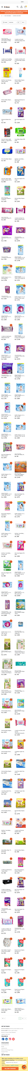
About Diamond (5, 1044)
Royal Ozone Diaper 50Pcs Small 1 (6, 970)
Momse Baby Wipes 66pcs (20, 850)
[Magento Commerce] (7, 7)
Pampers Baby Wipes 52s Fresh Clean (20, 672)
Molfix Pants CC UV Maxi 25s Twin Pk (6, 317)
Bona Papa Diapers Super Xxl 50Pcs (6, 199)
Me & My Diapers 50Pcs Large (20, 179)
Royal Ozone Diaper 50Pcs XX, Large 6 (20, 990)
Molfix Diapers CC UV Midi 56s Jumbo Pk (6, 396)
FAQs (2, 1053)
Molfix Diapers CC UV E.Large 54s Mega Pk (20, 337)
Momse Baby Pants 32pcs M (6, 711)
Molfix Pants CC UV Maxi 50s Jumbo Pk (6, 416)
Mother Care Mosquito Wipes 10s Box (6, 80)
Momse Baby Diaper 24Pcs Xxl (20, 811)
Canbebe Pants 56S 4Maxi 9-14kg (20, 356)
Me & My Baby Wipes (6, 159)
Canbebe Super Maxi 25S (6, 297)
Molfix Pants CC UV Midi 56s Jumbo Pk (20, 593)
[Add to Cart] (24, 28)
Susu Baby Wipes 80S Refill (20, 140)
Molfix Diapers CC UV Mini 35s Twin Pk (20, 416)
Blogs (2, 1046)
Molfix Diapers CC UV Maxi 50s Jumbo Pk (6, 534)
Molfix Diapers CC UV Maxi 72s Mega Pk (20, 376)
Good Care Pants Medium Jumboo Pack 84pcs (6, 672)
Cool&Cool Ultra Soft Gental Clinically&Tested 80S (20, 732)
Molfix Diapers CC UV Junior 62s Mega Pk (20, 258)
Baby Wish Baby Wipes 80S (20, 454)
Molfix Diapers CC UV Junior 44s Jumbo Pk (20, 278)
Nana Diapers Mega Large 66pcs (20, 711)
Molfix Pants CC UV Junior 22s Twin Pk (20, 317)
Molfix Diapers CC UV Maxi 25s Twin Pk (20, 396)
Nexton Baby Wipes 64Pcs (6, 100)
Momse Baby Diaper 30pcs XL (6, 652)
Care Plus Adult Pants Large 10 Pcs (6, 791)
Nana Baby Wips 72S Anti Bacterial (6, 850)
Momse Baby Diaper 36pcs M (6, 771)
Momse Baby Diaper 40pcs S (6, 730)
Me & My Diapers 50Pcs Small (6, 573)
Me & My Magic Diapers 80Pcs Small (6, 455)
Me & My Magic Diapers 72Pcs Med (20, 910)
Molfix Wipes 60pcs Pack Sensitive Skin (20, 1010)
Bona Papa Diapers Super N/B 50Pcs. (6, 514)
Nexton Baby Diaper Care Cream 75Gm (20, 80)
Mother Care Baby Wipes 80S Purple (20, 159)
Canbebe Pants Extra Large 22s (6, 238)
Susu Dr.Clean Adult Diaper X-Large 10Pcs (6, 140)
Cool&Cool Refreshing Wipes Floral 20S (6, 337)
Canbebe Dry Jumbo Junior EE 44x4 (6, 910)
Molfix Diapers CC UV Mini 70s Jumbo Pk (20, 514)
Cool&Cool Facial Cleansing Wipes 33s (20, 40)
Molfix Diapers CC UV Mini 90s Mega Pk (6, 278)
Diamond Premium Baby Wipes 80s (20, 100)
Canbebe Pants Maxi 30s (6, 257)
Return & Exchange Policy (7, 1050)
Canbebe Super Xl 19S (20, 691)
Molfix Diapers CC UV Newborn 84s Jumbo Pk (20, 297)
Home (1, 16)
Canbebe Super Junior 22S (6, 375)
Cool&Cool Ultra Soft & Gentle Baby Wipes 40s (20, 60)
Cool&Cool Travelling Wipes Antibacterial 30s (6, 59)
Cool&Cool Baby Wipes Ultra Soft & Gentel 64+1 (6, 930)
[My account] (21, 7)
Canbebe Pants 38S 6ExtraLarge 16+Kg (6, 613)
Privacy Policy (4, 1051)
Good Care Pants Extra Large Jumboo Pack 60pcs (6, 691)
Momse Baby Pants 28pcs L (6, 751)
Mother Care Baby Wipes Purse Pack (6, 553)
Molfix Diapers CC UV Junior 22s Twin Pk (6, 494)
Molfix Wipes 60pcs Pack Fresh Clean (6, 1010)
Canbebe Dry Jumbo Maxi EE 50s (20, 929)
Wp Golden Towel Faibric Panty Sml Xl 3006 (6, 950)
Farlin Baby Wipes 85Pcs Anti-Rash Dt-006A (6, 40)
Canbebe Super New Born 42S (20, 752)
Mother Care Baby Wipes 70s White (20, 534)
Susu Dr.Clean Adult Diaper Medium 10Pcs (6, 179)
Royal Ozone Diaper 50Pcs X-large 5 (6, 990)
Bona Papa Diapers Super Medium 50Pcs (20, 870)
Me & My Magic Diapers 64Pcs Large (20, 494)
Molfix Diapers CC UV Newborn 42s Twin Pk (20, 435)
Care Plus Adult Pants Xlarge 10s (20, 632)
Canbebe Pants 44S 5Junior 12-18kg (20, 238)
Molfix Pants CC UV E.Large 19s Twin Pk (6, 356)
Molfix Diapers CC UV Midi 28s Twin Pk (6, 475)
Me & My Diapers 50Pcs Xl (20, 120)
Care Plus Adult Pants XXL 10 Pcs (20, 772)
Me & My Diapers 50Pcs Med (20, 553)
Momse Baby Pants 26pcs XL (6, 810)
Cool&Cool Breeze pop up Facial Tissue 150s (6, 890)
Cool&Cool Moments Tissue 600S (6, 870)
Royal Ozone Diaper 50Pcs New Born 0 (20, 950)
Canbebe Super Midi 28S (20, 791)
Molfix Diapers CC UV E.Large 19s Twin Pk (20, 573)
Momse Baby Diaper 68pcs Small (20, 199)
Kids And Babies (7, 15)
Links (22, 1)
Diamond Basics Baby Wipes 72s (6, 120)
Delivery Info (4, 1048)
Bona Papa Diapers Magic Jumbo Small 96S (20, 475)
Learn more (14, 1065)
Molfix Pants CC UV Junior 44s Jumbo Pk (6, 593)
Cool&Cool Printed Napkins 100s (19, 831)
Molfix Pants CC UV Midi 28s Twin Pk (6, 632)
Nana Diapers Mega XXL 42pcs (20, 613)
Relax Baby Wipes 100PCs (6, 218)
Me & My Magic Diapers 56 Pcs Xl (20, 890)
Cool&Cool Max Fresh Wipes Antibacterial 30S (20, 218)
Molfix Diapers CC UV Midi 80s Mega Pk (6, 435)
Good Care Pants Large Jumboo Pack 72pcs (20, 652)
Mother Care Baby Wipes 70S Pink (6, 831)
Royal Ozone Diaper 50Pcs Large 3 (20, 970)
